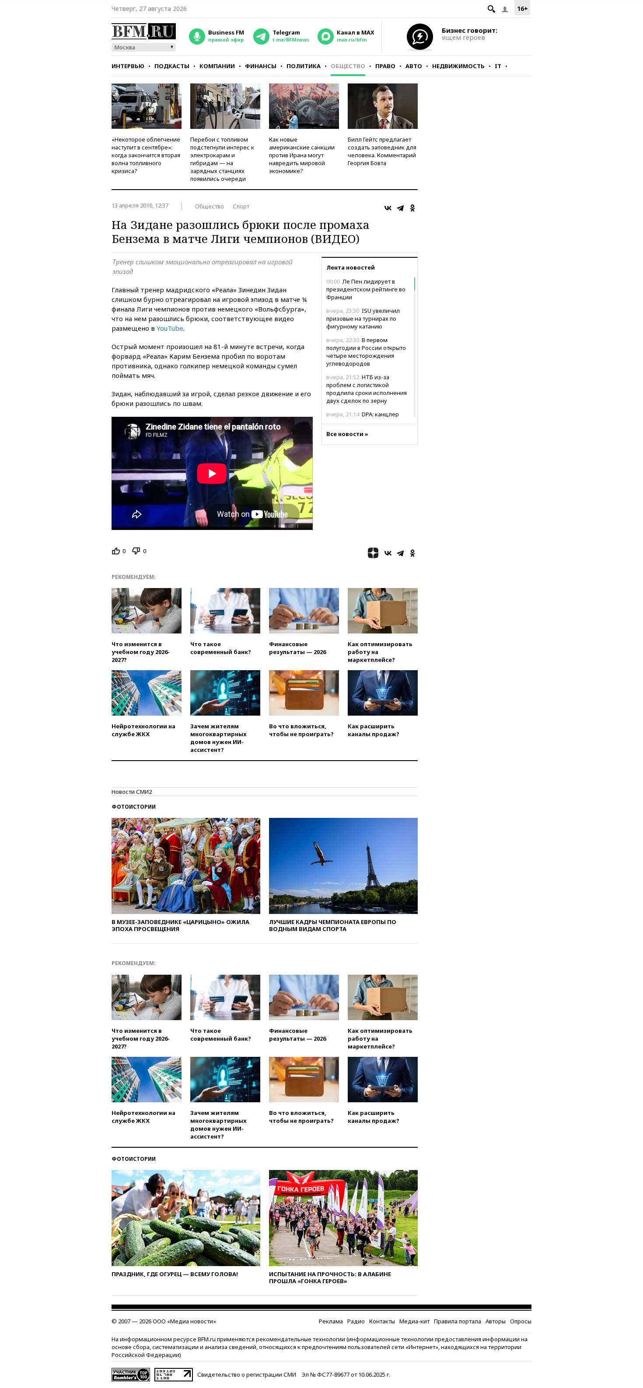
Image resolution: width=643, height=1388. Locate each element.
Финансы (260, 66)
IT (498, 66)
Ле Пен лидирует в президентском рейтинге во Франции (365, 289)
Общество (348, 66)
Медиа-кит (414, 1321)
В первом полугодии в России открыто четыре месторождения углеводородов (366, 351)
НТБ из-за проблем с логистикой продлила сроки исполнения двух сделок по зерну (366, 389)
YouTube (170, 328)
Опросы (520, 1321)
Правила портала (457, 1321)
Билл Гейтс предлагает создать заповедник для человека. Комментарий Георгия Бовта (382, 151)
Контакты (382, 1321)
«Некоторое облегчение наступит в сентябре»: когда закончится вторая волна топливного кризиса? (146, 155)
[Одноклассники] (412, 208)
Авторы (496, 1321)
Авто (413, 66)
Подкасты (171, 66)
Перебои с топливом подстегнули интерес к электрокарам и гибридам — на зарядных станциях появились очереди (222, 159)
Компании (217, 66)
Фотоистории (134, 806)
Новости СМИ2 (132, 792)
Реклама (331, 1321)
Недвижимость (458, 66)
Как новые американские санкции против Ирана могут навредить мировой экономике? (302, 155)
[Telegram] (400, 208)
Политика (304, 66)
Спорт (241, 206)
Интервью (128, 66)
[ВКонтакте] (388, 208)
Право (385, 66)
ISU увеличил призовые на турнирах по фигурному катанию (363, 318)
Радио (356, 1321)
